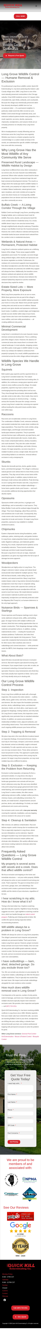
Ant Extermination (8, 1036)
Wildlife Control (13, 44)
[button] (36, 6)
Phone (10, 1110)
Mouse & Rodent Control (23, 1036)
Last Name (12, 1102)
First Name (12, 1094)
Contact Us (10, 48)
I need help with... (14, 1083)
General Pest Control (29, 1034)
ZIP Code (11, 1125)
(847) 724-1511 (11, 1006)
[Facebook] (4, 1300)
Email (10, 1118)
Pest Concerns (13, 1133)
